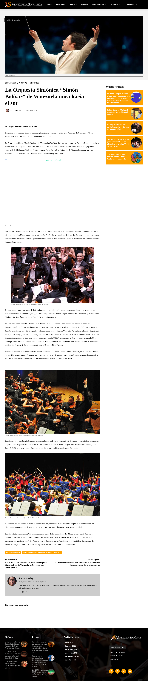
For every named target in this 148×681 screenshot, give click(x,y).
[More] (96, 118)
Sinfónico (34, 83)
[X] (26, 591)
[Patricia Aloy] (8, 110)
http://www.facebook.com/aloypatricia (32, 582)
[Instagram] (23, 591)
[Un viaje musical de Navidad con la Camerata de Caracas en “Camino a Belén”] (136, 128)
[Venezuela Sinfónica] (20, 4)
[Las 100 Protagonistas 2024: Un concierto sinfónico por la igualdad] (51, 672)
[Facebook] (20, 591)
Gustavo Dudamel (13, 552)
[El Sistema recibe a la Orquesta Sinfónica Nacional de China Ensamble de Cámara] (24, 644)
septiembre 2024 (72, 656)
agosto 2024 (70, 660)
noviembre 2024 (71, 653)
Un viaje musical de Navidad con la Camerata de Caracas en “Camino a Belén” (118, 127)
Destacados (16, 20)
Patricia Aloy (17, 110)
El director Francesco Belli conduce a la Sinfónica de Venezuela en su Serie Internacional (77, 564)
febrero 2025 (70, 646)
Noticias (23, 83)
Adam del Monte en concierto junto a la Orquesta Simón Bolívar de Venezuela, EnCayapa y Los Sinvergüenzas (26, 565)
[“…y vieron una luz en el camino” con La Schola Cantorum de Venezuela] (136, 157)
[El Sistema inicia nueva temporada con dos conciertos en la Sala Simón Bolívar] (24, 654)
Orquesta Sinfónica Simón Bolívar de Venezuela (41, 552)
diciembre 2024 (71, 649)
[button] (132, 4)
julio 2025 (69, 642)
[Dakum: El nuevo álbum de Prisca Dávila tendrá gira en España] (24, 664)
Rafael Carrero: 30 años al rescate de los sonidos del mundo (117, 112)
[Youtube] (130, 671)
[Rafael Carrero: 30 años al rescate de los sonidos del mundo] (136, 113)
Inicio (9, 20)
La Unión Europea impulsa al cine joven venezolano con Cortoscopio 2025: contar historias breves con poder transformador (118, 98)
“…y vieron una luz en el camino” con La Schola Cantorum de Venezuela (116, 157)
